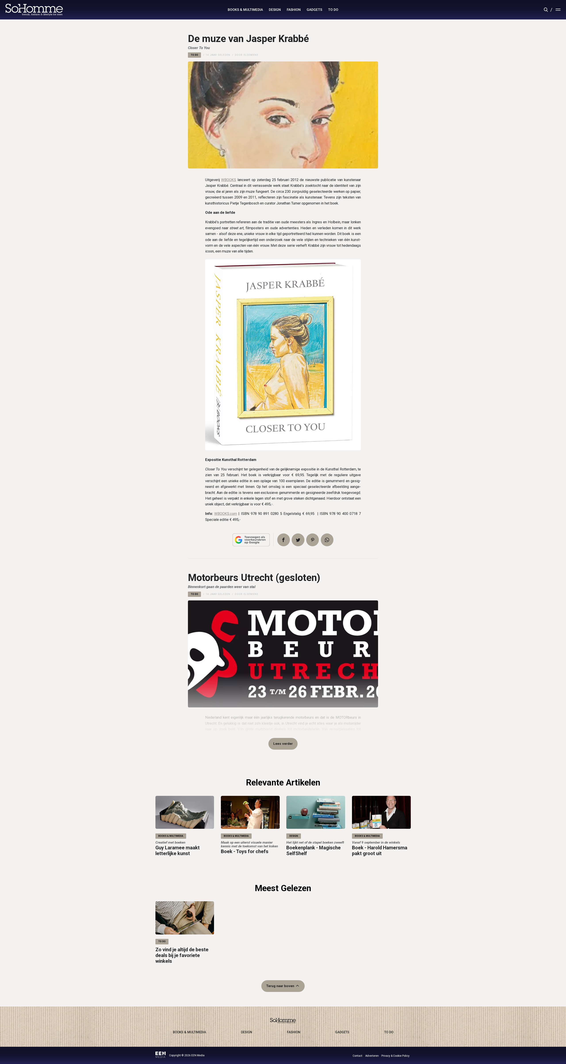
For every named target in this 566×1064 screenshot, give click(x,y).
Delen (283, 539)
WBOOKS (228, 180)
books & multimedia (245, 10)
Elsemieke (251, 54)
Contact (357, 1055)
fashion (294, 10)
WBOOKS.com (225, 514)
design (275, 10)
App (327, 539)
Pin (312, 539)
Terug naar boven (280, 986)
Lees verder (283, 744)
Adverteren (372, 1055)
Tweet (298, 539)
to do (333, 10)
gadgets (314, 10)
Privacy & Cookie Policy (395, 1055)
